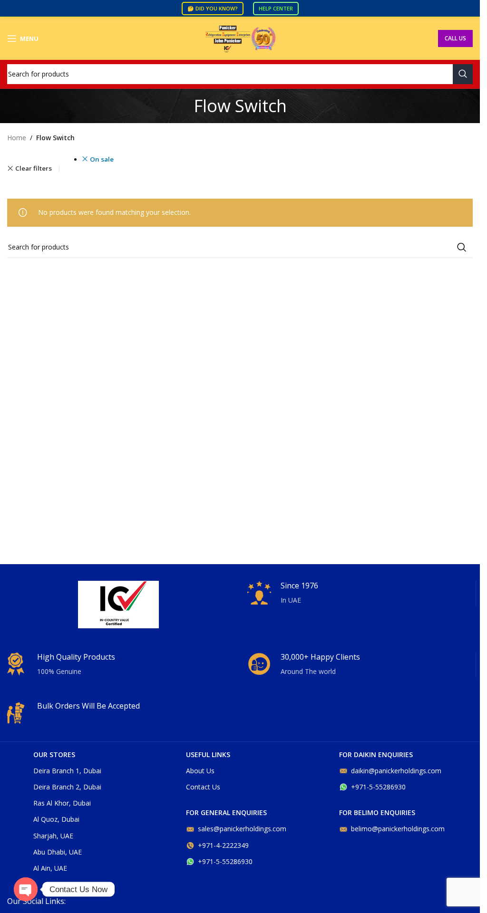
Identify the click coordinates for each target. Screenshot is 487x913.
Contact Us (203, 786)
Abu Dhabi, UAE (57, 851)
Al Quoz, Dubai (56, 819)
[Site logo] (240, 37)
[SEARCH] (463, 74)
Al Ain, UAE (50, 868)
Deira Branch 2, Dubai (67, 786)
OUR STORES (54, 754)
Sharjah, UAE (53, 835)
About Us (200, 770)
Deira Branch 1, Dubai (67, 770)
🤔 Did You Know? (212, 8)
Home (16, 137)
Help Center (276, 8)
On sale (102, 159)
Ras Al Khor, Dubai (62, 802)
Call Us (455, 38)
